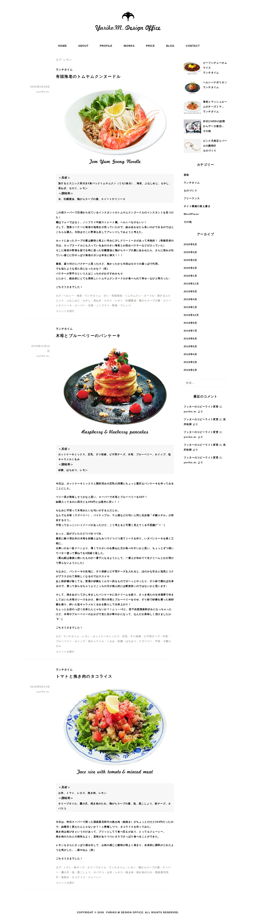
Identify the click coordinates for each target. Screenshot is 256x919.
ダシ (106, 295)
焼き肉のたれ (144, 872)
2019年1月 (190, 307)
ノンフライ (103, 305)
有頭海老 (117, 295)
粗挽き (65, 877)
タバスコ (99, 872)
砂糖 (120, 641)
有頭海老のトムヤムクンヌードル (88, 76)
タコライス (78, 877)
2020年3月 (190, 260)
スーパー (80, 305)
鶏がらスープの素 (149, 300)
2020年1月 (190, 275)
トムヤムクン (133, 295)
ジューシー (95, 877)
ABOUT (83, 45)
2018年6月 (190, 338)
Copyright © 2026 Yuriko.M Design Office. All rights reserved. (128, 912)
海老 (79, 295)
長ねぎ (98, 300)
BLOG (170, 45)
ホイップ (80, 641)
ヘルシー (68, 295)
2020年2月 (190, 268)
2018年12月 (191, 315)
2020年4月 (190, 252)
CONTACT (193, 45)
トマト (67, 867)
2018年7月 (190, 330)
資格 (186, 174)
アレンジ (125, 305)
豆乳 (125, 636)
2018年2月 (190, 370)
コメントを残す (65, 311)
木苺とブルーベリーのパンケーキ (88, 335)
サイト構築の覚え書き (197, 206)
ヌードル (149, 295)
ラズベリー (145, 641)
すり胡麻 (135, 636)
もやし (87, 300)
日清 (91, 305)
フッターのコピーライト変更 (201, 406)
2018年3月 (190, 362)
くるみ (111, 641)
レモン (119, 300)
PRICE (150, 45)
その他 (188, 221)
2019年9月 (190, 291)
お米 (109, 872)
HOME (62, 45)
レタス (119, 872)
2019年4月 (190, 299)
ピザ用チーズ (152, 636)
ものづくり (190, 190)
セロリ (108, 300)
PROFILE (106, 45)
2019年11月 (191, 283)
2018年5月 (190, 346)
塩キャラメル (96, 641)
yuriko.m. (43, 91)
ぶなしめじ (73, 300)
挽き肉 (130, 872)
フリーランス (192, 198)
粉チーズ (79, 867)
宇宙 (158, 641)
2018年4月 (190, 354)
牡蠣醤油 (131, 300)
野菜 (115, 305)
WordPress (191, 214)
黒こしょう (84, 872)
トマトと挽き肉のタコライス (84, 676)
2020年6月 (190, 244)
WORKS (129, 45)
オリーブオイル (96, 867)
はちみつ (131, 641)
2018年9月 (190, 322)
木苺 (165, 636)
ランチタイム (64, 69)
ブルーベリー (64, 641)
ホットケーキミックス (106, 636)
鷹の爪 (65, 872)
